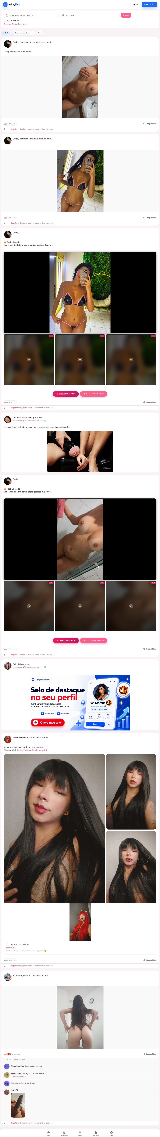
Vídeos (40, 33)
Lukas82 (14, 1090)
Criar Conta (149, 4)
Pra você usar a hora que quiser (28, 418)
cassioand (15, 1074)
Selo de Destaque (21, 664)
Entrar (135, 4)
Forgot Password (19, 24)
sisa (15, 975)
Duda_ (16, 42)
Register (7, 24)
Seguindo (18, 33)
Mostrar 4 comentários (16, 1060)
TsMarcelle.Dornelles (22, 737)
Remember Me (13, 20)
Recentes (29, 33)
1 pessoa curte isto (19, 1076)
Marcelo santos (17, 1066)
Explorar (8, 33)
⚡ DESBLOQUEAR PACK (66, 394)
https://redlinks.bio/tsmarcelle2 (32, 750)
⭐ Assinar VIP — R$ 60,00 (94, 394)
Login (22, 129)
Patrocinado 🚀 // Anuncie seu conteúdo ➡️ (29, 420)
